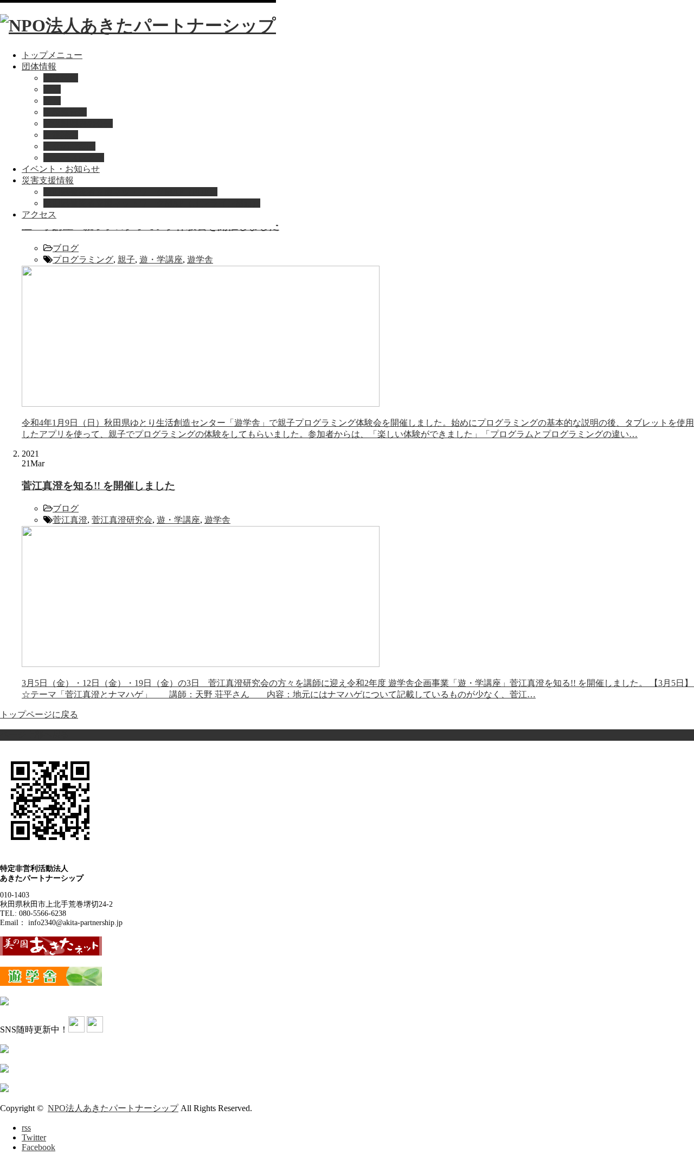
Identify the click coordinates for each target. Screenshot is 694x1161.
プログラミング (83, 259)
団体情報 (39, 66)
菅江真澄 (70, 519)
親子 (126, 259)
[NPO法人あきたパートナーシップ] (138, 25)
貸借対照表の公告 (78, 123)
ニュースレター (73, 157)
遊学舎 (200, 259)
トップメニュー (52, 55)
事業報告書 (65, 112)
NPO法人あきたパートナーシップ (113, 1108)
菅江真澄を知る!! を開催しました (98, 485)
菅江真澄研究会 (122, 519)
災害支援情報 (48, 180)
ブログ (66, 248)
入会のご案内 (69, 146)
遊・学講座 (161, 259)
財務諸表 (60, 134)
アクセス (39, 214)
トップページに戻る (39, 714)
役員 (52, 100)
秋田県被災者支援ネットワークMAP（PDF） (130, 191)
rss (26, 1127)
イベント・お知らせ (61, 169)
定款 (52, 89)
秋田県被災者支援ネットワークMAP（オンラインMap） (151, 203)
